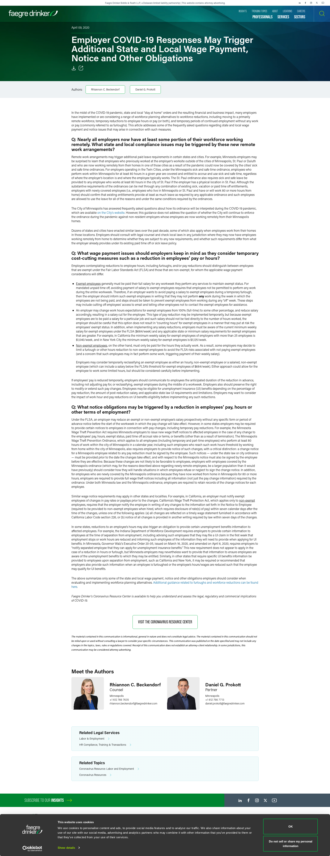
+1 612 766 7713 (214, 699)
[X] (317, 3)
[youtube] (323, 3)
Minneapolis (117, 696)
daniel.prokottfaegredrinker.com (225, 703)
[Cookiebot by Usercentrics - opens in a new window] (32, 848)
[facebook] (305, 3)
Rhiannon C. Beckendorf (105, 89)
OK (290, 826)
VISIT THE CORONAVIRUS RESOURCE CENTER (165, 622)
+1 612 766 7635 (119, 699)
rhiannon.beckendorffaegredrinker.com (133, 703)
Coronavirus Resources (92, 775)
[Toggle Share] (81, 68)
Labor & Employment (91, 738)
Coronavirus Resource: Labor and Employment (106, 768)
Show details (66, 847)
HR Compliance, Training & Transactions (102, 744)
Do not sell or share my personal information (290, 843)
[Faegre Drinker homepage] (33, 14)
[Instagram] (311, 3)
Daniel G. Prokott (145, 89)
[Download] (73, 68)
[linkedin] (300, 3)
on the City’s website (111, 213)
